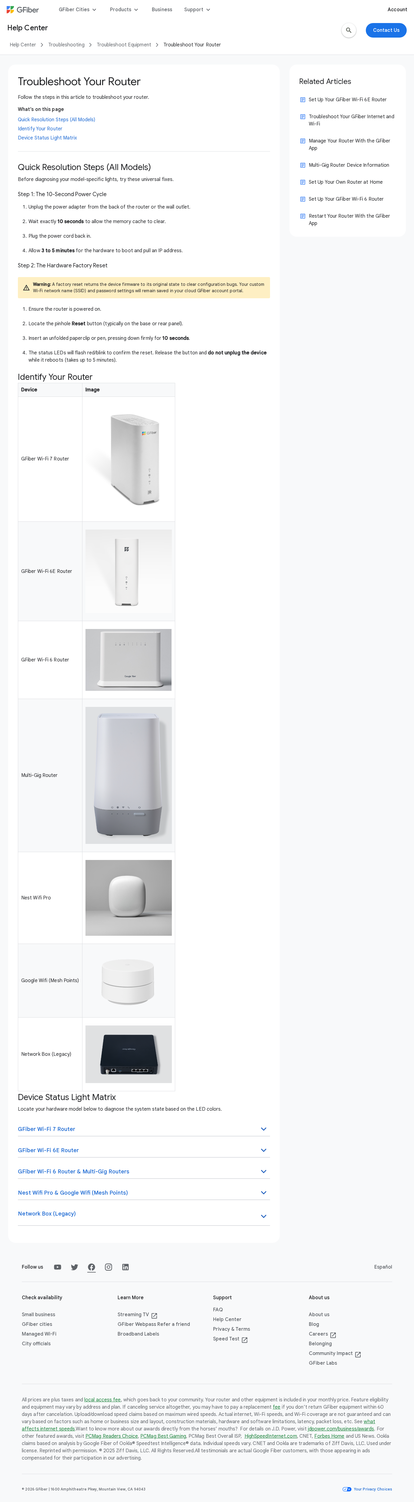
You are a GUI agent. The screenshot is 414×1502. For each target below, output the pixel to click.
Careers (322, 1334)
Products (125, 9)
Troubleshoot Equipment (124, 45)
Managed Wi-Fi (39, 1334)
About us (319, 1315)
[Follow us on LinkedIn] (125, 1267)
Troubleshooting (66, 45)
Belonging (320, 1344)
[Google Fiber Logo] (23, 9)
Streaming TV (138, 1315)
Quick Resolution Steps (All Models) (56, 120)
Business (162, 10)
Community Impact (335, 1353)
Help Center (23, 45)
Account (397, 10)
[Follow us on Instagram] (108, 1267)
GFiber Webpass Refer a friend (154, 1324)
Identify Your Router (40, 129)
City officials (36, 1344)
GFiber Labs (323, 1363)
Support (198, 9)
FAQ (218, 1310)
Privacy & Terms (231, 1329)
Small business (38, 1315)
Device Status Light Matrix (47, 138)
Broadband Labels (138, 1334)
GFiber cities (37, 1324)
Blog (314, 1324)
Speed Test (230, 1339)
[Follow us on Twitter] (74, 1267)
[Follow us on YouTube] (57, 1267)
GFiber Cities (78, 9)
